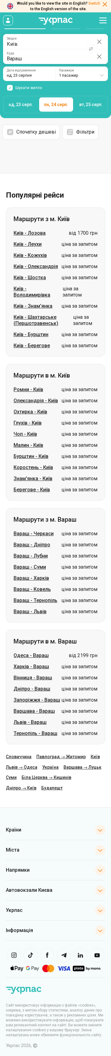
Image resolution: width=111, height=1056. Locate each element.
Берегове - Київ (32, 490)
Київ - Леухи (28, 244)
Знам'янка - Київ (33, 478)
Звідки (12, 38)
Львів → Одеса (21, 767)
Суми (11, 777)
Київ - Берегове (32, 345)
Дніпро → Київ (21, 787)
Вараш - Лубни (31, 556)
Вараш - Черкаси (34, 534)
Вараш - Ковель (32, 589)
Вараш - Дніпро (32, 545)
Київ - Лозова (30, 233)
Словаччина (18, 756)
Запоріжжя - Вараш (37, 700)
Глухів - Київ (28, 423)
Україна (50, 767)
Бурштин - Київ (31, 456)
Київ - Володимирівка (32, 292)
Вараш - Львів (30, 611)
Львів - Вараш (30, 722)
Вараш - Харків (31, 578)
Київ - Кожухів (30, 255)
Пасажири (66, 70)
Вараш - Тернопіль (35, 600)
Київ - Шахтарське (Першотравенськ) (36, 320)
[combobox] (82, 73)
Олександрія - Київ (36, 401)
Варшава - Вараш (34, 711)
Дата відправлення (21, 70)
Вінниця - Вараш (33, 678)
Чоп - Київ (25, 434)
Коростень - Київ (33, 467)
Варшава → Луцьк (82, 767)
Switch (94, 3)
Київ (95, 756)
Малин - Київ (28, 445)
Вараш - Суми (30, 567)
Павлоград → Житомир (61, 756)
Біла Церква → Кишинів (46, 777)
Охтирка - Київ (30, 412)
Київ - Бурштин (31, 334)
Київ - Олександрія (36, 266)
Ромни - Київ (28, 389)
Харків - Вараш (31, 666)
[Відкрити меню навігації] (103, 20)
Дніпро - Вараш (32, 689)
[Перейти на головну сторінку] (55, 21)
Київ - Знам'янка (33, 306)
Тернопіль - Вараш (35, 733)
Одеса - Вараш (31, 655)
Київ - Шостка (30, 277)
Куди (10, 53)
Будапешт (52, 787)
